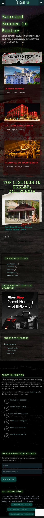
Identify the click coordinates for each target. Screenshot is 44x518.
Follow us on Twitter (18, 407)
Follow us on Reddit (18, 434)
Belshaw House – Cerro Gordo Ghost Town (18, 228)
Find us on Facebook (18, 400)
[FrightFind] (22, 2)
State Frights (34, 392)
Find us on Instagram (18, 421)
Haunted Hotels (12, 348)
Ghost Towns (11, 351)
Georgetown (11, 272)
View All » (10, 353)
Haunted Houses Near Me (22, 504)
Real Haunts (10, 344)
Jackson (10, 270)
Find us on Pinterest (18, 427)
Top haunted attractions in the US (21, 509)
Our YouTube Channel (19, 414)
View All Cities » (13, 275)
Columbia (10, 267)
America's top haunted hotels (22, 514)
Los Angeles (11, 264)
